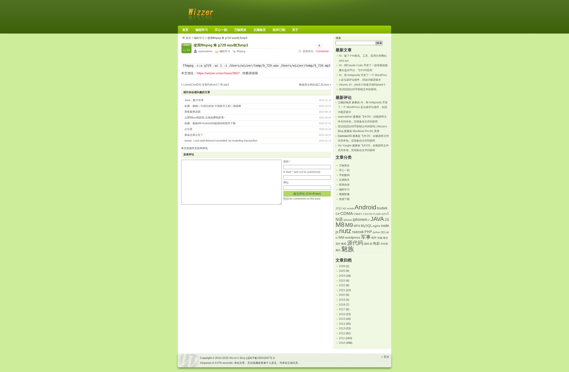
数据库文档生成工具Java (314, 84)
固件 (374, 237)
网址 (286, 182)
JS (387, 219)
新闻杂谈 (344, 184)
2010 (342, 342)
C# (338, 214)
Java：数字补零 (194, 100)
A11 (345, 208)
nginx (376, 226)
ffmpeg (241, 51)
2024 (342, 275)
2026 (342, 266)
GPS (384, 214)
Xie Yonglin (345, 145)
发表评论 (308, 51)
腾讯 (338, 250)
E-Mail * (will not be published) (301, 172)
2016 (342, 314)
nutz (345, 230)
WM (341, 237)
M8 (340, 224)
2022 (342, 285)
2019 (342, 299)
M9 (349, 225)
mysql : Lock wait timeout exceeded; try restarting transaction (220, 140)
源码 (366, 243)
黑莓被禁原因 (192, 111)
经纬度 (384, 243)
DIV (371, 214)
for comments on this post (301, 198)
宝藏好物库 (344, 102)
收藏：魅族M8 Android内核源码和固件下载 (210, 123)
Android (365, 207)
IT (369, 220)
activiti (350, 208)
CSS (365, 214)
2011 (342, 338)
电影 (376, 243)
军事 (366, 237)
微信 (385, 237)
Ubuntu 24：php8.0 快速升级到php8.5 (362, 84)
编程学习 (199, 38)
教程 (344, 243)
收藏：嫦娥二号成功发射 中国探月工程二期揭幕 (212, 106)
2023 (342, 280)
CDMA (346, 213)
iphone (348, 220)
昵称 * (287, 161)
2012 (339, 208)
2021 (342, 290)
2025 (342, 270)
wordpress (352, 237)
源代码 (355, 243)
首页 (188, 38)
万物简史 (344, 165)
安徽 (379, 237)
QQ (383, 232)
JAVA (377, 219)
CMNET (358, 214)
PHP (368, 232)
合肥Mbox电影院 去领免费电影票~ (204, 117)
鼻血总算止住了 (193, 134)
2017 (342, 309)
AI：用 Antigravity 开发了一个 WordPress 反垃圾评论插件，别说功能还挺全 (363, 107)
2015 (342, 318)
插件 (338, 243)
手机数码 (344, 175)
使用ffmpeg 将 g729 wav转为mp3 (221, 45)
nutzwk (358, 232)
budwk (382, 208)
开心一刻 (344, 170)
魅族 (347, 248)
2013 (342, 328)
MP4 (357, 226)
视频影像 (344, 194)
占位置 (188, 129)
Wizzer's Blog (200, 12)
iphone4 (360, 219)
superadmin (205, 51)
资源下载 (344, 199)
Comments (322, 48)
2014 (342, 323)
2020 (342, 294)
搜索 (338, 38)
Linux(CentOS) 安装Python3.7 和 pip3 (206, 84)
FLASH (377, 214)
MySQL (366, 226)
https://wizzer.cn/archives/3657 (218, 73)
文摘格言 (344, 179)
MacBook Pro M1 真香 (366, 131)
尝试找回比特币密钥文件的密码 (357, 89)
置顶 (386, 356)
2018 (342, 304)
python (376, 232)
